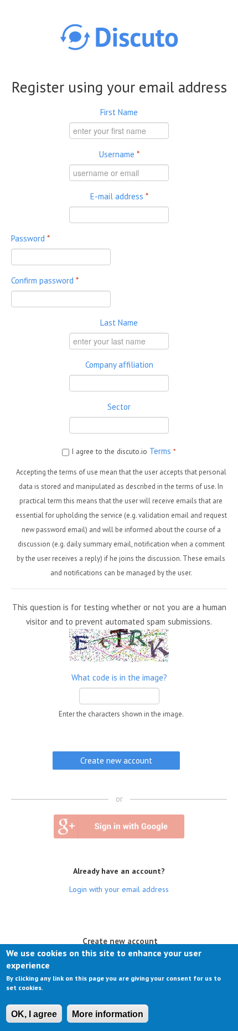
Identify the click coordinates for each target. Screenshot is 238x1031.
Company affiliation (119, 364)
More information (107, 1014)
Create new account (123, 940)
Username (119, 154)
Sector (119, 406)
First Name (119, 112)
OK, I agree (34, 1014)
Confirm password (45, 280)
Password (30, 238)
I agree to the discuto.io (123, 451)
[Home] (119, 37)
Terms (160, 451)
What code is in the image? (119, 677)
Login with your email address (119, 889)
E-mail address (119, 196)
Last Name (119, 322)
